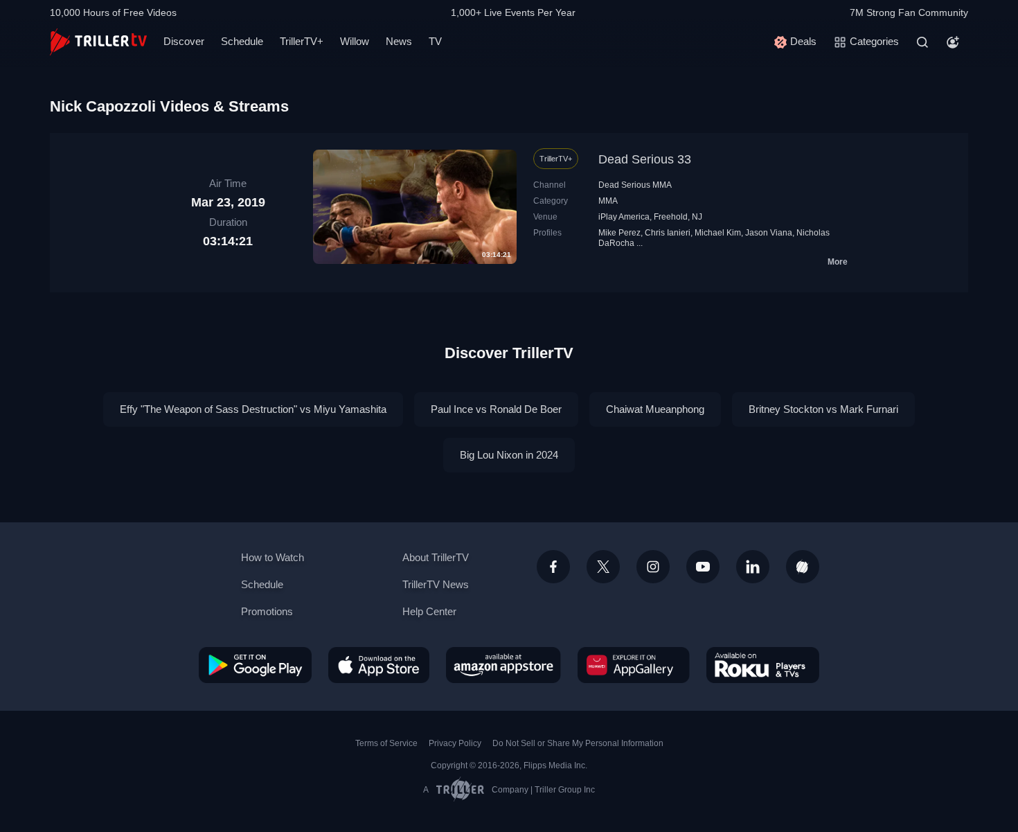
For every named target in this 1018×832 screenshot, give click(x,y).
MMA (608, 201)
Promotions (267, 611)
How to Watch (272, 557)
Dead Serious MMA (635, 185)
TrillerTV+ (301, 41)
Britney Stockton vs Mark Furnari (823, 409)
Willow (354, 41)
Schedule (242, 41)
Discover (183, 41)
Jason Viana (768, 233)
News (399, 41)
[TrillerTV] (98, 42)
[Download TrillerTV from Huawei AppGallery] (634, 665)
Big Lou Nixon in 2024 (509, 455)
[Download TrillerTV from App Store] (378, 665)
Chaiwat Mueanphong (655, 409)
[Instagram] (653, 566)
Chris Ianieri (667, 233)
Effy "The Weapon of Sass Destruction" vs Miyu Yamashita (253, 409)
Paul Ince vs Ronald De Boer (496, 409)
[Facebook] (553, 566)
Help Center (429, 611)
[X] (603, 566)
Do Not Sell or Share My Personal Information (577, 743)
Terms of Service (386, 743)
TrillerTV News (435, 584)
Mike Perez (619, 233)
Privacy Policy (455, 743)
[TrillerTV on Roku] (762, 665)
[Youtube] (703, 566)
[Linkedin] (752, 566)
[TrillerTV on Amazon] (503, 665)
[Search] (922, 42)
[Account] (953, 42)
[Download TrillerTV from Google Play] (255, 665)
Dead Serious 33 (644, 159)
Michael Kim (718, 233)
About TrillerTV (435, 557)
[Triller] (802, 566)
